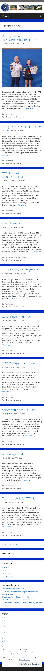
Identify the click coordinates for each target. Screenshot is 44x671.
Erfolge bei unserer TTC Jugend (22, 127)
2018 (3, 632)
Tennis (4, 570)
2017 (3, 635)
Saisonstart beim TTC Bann (19, 410)
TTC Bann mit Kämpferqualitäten (13, 175)
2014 (3, 644)
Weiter (16, 544)
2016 (3, 638)
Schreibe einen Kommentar (14, 117)
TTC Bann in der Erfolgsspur (20, 270)
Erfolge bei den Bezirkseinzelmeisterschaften (20, 38)
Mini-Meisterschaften (15, 223)
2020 (3, 626)
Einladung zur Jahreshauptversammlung (16, 597)
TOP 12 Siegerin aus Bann (18, 363)
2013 (3, 647)
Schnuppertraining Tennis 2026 (13, 589)
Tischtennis (9, 114)
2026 (3, 618)
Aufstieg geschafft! (13, 454)
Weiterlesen (29, 108)
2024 (3, 623)
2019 (3, 629)
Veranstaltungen (20, 257)
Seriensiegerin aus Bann (17, 316)
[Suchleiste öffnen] (40, 16)
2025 (3, 621)
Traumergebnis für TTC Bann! (20, 498)
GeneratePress (36, 667)
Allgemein (5, 567)
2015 (3, 641)
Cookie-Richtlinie (24, 660)
